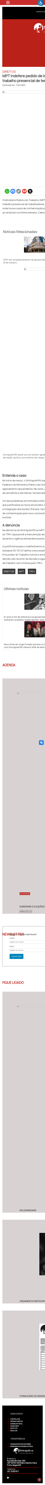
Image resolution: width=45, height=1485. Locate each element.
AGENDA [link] (8, 665)
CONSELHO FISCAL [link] (16, 1424)
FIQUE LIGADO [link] (13, 982)
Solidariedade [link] (28, 1210)
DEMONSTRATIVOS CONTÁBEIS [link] (20, 1444)
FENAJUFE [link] (13, 1431)
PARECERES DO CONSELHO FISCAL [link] (21, 1446)
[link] (41, 3)
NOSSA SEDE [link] (14, 1426)
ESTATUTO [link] (13, 1428)
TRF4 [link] (32, 571)
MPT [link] (21, 571)
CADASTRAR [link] (16, 956)
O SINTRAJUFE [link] (15, 1419)
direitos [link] (9, 571)
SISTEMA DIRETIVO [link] (16, 1421)
